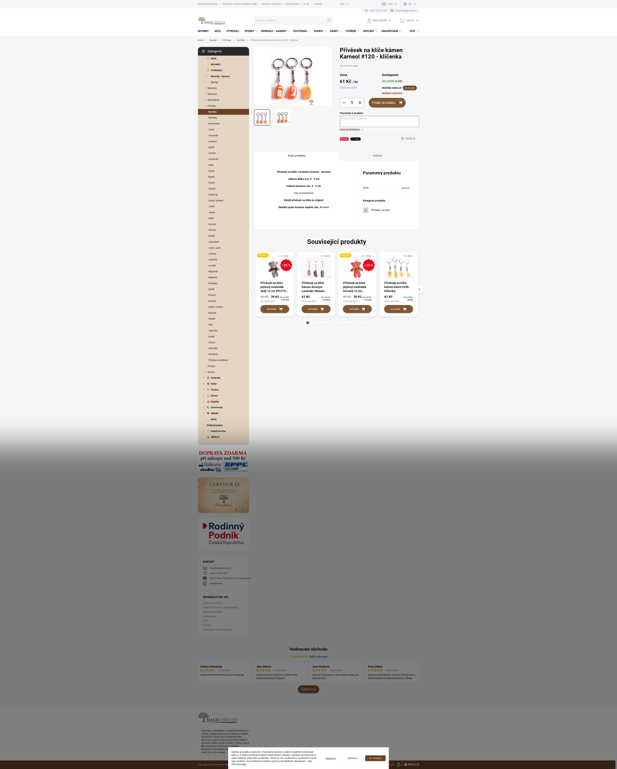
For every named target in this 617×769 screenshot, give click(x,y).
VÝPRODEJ (216, 70)
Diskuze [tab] (377, 155)
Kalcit (211, 218)
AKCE (213, 58)
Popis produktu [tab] (296, 155)
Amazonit (213, 135)
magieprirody (216, 583)
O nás (306, 4)
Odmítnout (352, 758)
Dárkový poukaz (215, 425)
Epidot (211, 176)
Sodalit (211, 318)
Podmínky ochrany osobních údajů (240, 4)
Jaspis (211, 212)
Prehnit (212, 295)
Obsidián (212, 283)
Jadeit (211, 206)
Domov (214, 395)
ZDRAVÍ (214, 413)
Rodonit (212, 301)
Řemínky (212, 117)
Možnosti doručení (392, 93)
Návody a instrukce (271, 4)
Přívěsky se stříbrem (218, 360)
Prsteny (211, 366)
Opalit (211, 289)
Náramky (212, 88)
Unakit (211, 336)
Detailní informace (350, 129)
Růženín (212, 313)
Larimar (212, 253)
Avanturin (213, 159)
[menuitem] (204, 31)
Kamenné (213, 354)
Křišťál (211, 236)
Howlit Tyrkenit (215, 200)
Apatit (211, 147)
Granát (211, 188)
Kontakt (318, 4)
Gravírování (217, 407)
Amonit (212, 153)
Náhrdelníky (213, 100)
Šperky (214, 82)
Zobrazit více (308, 689)
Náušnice (212, 94)
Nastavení (331, 758)
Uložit (345, 139)
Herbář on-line (218, 431)
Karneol (212, 224)
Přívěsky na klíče (380, 210)
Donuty (211, 372)
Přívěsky (212, 106)
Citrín (211, 165)
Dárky (214, 383)
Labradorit (213, 242)
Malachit (212, 277)
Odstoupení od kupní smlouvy (217, 629)
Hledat (329, 20)
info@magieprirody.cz (220, 568)
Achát (211, 129)
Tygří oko (213, 330)
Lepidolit (212, 259)
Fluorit (211, 182)
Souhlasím (377, 758)
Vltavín (211, 342)
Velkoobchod (292, 4)
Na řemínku (214, 123)
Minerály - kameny (220, 76)
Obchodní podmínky (208, 4)
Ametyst (212, 141)
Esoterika (215, 378)
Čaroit (211, 171)
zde (244, 764)
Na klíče (212, 112)
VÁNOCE (215, 437)
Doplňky (215, 401)
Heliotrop (213, 194)
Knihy (214, 419)
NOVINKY (216, 64)
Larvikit (212, 265)
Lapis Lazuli (214, 248)
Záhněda (212, 348)
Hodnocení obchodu (308, 649)
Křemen (212, 230)
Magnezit (213, 271)
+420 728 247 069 (218, 573)
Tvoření (215, 389)
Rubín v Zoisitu (215, 307)
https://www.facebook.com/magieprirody (230, 578)
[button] (307, 322)
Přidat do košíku (383, 103)
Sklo (210, 324)
